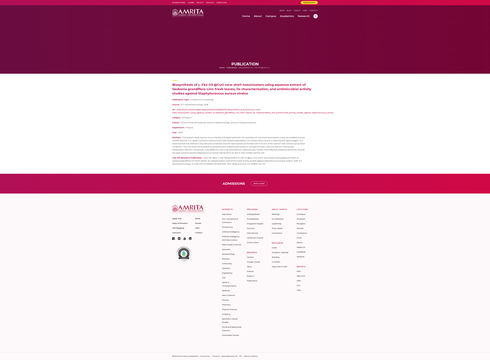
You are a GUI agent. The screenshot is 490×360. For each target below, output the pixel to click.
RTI (240, 356)
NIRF (299, 281)
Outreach (176, 233)
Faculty (200, 3)
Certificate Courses (255, 238)
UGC (298, 285)
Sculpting (226, 314)
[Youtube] (184, 238)
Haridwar (300, 257)
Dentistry (226, 268)
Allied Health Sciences (231, 245)
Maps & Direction (180, 223)
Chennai (300, 228)
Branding (275, 257)
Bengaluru (301, 224)
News (282, 10)
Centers (250, 257)
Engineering (227, 273)
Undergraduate (253, 214)
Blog (289, 10)
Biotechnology (228, 254)
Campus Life (221, 3)
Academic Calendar (280, 252)
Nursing (225, 300)
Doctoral (250, 228)
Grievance (215, 356)
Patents (250, 271)
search (315, 16)
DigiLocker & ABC (279, 267)
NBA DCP (301, 276)
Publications (231, 68)
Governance (277, 233)
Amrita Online (253, 242)
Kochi (299, 238)
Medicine (226, 291)
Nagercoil (301, 247)
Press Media (277, 228)
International (179, 3)
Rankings (276, 214)
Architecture (227, 227)
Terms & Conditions (251, 356)
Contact (313, 10)
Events (297, 10)
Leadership (276, 224)
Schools (210, 3)
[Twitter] (179, 238)
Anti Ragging (178, 228)
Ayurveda (226, 249)
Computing (226, 263)
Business (226, 259)
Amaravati (301, 219)
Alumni (191, 3)
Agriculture (226, 214)
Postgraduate (253, 219)
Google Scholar (253, 262)
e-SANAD (276, 262)
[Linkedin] (190, 238)
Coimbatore (302, 233)
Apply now (177, 218)
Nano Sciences (228, 295)
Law (224, 278)
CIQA (299, 290)
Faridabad (301, 252)
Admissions (309, 3)
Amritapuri (301, 214)
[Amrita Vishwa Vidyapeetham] (188, 13)
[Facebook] (173, 238)
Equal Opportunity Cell (229, 356)
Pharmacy (226, 305)
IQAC (299, 271)
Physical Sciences (229, 309)
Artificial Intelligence (231, 232)
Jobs (305, 10)
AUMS (274, 248)
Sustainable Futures (230, 335)
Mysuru (300, 242)
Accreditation (278, 219)
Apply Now (259, 184)
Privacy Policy (205, 356)
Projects (250, 276)
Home (222, 68)
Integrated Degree (255, 224)
